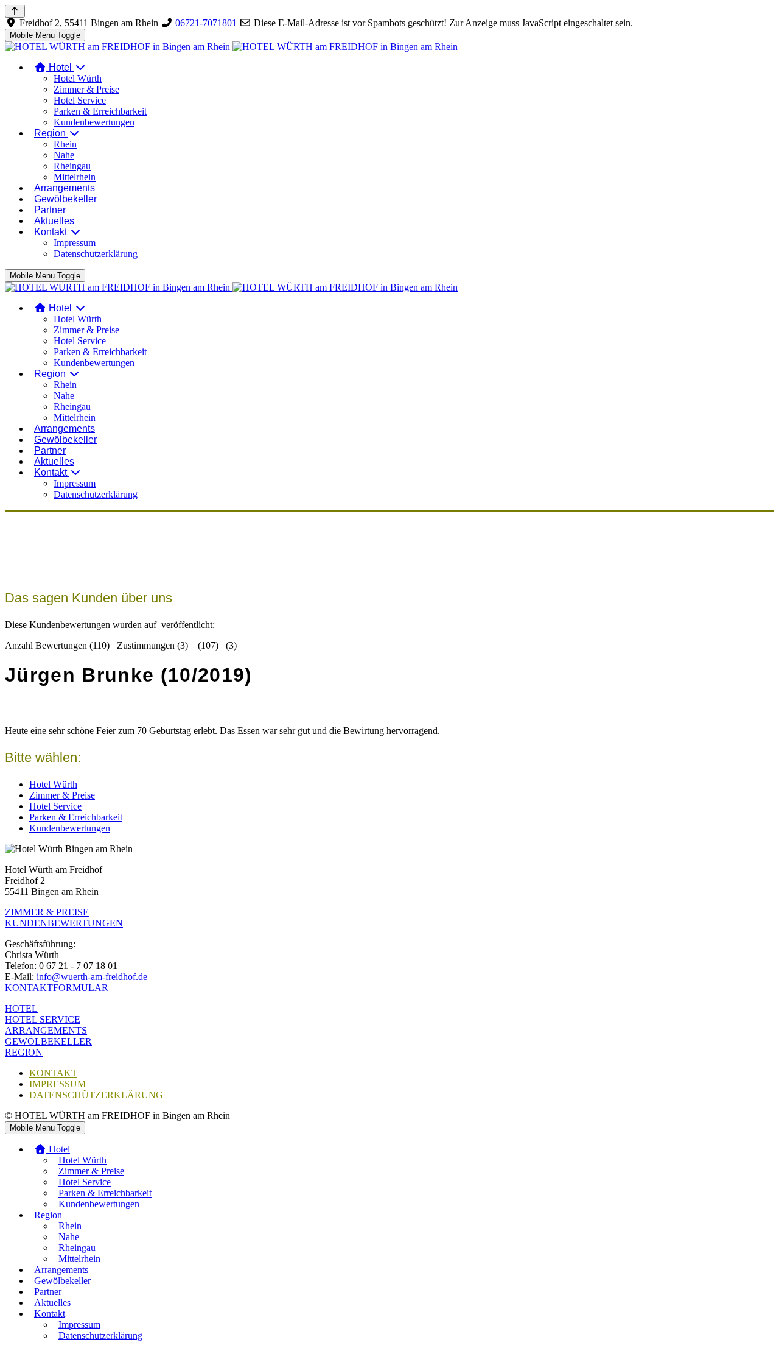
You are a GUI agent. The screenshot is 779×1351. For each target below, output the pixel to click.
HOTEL (21, 1008)
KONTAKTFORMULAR (56, 987)
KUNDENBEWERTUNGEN (64, 923)
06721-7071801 (206, 23)
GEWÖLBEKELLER (48, 1041)
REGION (24, 1052)
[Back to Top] (15, 11)
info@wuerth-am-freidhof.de (92, 977)
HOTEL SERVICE (42, 1019)
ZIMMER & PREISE (47, 912)
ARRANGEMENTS (46, 1030)
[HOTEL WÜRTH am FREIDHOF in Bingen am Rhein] (231, 46)
